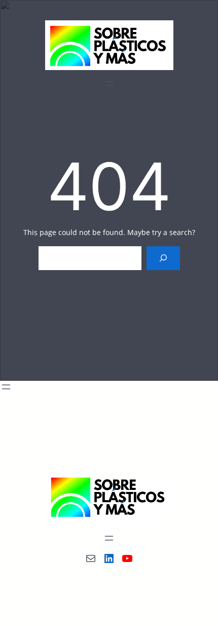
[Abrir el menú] (109, 84)
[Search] (163, 258)
